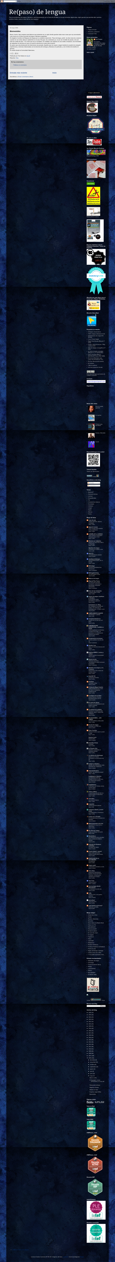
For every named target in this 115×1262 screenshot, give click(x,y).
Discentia (90, 921)
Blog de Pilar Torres (94, 581)
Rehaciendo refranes (95, 1085)
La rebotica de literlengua (96, 755)
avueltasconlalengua (94, 559)
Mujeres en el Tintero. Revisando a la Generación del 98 (96, 758)
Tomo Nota (92, 871)
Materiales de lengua (93, 960)
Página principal (92, 29)
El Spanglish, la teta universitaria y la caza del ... (97, 1081)
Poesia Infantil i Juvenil (95, 851)
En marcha (98, 415)
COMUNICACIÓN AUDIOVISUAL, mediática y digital (96, 627)
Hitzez (89, 938)
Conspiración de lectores (96, 638)
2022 (90, 1021)
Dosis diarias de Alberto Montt (96, 923)
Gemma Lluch (92, 737)
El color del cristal (92, 933)
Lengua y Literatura (94, 763)
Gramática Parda (93, 743)
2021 (90, 1024)
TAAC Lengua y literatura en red (96, 333)
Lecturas (90, 496)
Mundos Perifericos (93, 944)
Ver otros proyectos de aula (95, 367)
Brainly (90, 966)
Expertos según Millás (95, 1092)
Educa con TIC (92, 925)
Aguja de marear (93, 527)
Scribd (94, 476)
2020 (90, 1026)
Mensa (90, 970)
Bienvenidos (15, 31)
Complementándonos (95, 618)
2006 (90, 1058)
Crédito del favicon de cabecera (20, 1249)
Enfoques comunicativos (94, 332)
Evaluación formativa (94, 677)
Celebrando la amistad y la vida (96, 866)
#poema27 (91, 492)
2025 (90, 1014)
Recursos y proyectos (94, 31)
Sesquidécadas (92, 498)
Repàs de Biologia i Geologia (95, 950)
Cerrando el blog (93, 683)
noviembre (93, 1062)
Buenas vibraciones (93, 919)
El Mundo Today (92, 974)
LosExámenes (92, 968)
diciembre (92, 1060)
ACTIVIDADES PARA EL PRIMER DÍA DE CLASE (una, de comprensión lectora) (96, 779)
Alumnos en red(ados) (95, 541)
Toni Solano (99, 39)
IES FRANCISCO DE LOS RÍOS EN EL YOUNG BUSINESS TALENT (96, 839)
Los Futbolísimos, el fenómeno (96, 812)
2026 (90, 1012)
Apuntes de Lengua (94, 548)
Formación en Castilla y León (96, 549)
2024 (90, 1017)
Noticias (90, 512)
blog (17, 58)
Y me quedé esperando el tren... (96, 954)
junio (91, 1073)
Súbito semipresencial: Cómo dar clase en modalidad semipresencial (96, 690)
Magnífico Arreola (94, 1087)
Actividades (91, 504)
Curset (97, 441)
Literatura (90, 506)
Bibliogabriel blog (94, 573)
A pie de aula (92, 520)
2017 (90, 1033)
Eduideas (91, 681)
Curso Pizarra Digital (93, 339)
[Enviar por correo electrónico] (11, 53)
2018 (90, 1030)
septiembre (93, 1066)
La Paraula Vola (93, 748)
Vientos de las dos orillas (94, 952)
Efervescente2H (92, 929)
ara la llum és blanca (94, 800)
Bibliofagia (92, 566)
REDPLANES (92, 738)
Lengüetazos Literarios (95, 776)
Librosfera (91, 798)
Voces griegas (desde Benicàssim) (94, 886)
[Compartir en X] (14, 53)
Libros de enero (92, 901)
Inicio (54, 73)
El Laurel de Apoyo (94, 702)
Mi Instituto (91, 363)
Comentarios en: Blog (95, 605)
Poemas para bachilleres (99, 424)
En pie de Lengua (93, 725)
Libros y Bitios (93, 791)
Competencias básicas (94, 502)
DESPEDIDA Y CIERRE (94, 614)
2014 (90, 1039)
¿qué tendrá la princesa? (95, 905)
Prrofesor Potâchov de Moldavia (96, 946)
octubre (92, 1064)
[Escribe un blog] (12, 53)
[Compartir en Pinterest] (17, 53)
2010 (90, 1049)
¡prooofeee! (92, 900)
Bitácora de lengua (94, 578)
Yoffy (90, 893)
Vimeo (103, 1000)
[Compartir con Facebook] (16, 53)
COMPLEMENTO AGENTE (96, 613)
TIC (89, 500)
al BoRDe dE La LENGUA (96, 534)
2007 (90, 1055)
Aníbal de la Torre (92, 915)
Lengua (90, 508)
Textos (90, 514)
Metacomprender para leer (96, 823)
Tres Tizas (91, 880)
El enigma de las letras (95, 695)
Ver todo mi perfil (91, 49)
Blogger (82, 1257)
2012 (90, 1044)
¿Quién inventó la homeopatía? (96, 655)
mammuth (65, 1257)
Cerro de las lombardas (95, 591)
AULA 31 (91, 553)
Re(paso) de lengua (37, 12)
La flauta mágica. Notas (94, 592)
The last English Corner (94, 574)
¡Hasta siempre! (92, 882)
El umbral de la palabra (95, 709)
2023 (90, 1019)
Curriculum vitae (92, 33)
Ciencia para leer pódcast (95, 805)
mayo (91, 1075)
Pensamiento (92, 861)
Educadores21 (92, 927)
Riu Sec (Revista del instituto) (96, 361)
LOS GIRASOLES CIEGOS (95, 555)
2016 (90, 1035)
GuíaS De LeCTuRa (93, 907)
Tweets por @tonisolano (93, 471)
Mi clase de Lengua (94, 830)
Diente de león (93, 659)
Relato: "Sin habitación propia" (96, 772)
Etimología (91, 962)
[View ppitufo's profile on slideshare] (97, 476)
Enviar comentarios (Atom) (25, 76)
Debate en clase (94, 1089)
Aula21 (90, 917)
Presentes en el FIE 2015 (95, 726)
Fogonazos (91, 936)
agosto (92, 1069)
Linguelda (91, 804)
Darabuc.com (92, 645)
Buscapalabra (91, 972)
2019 (90, 1028)
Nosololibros (92, 836)
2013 (90, 1042)
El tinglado (91, 934)
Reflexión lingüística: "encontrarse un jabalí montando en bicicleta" (96, 662)
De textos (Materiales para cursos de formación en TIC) (95, 358)
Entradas (91, 483)
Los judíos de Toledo (94, 847)
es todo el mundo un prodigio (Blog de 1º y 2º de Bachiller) (95, 352)
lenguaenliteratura (94, 770)
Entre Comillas (93, 730)
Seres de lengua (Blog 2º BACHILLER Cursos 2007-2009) (96, 355)
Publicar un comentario (20, 65)
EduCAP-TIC (92, 676)
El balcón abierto (92, 931)
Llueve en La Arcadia (94, 816)
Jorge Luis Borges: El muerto (96, 832)
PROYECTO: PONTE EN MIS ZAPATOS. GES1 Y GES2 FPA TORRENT (96, 712)
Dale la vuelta (93, 1077)
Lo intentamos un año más (95, 889)
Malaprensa (91, 942)
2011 (90, 1046)
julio (91, 1071)
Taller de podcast (92, 365)
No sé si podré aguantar (99, 407)
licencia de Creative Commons (96, 374)
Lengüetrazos (92, 784)
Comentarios (92, 485)
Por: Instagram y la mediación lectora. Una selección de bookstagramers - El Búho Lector (97, 608)
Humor (90, 510)
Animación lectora (92, 494)
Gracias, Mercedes (100, 433)
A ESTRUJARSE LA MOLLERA (96, 720)
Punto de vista (92, 948)
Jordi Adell (91, 940)
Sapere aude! (92, 865)
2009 (90, 1051)
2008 (90, 1053)
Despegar (91, 744)
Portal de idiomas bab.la (94, 964)
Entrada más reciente (18, 73)
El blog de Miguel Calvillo (96, 687)
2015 (90, 1037)
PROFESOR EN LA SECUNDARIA (94, 859)
